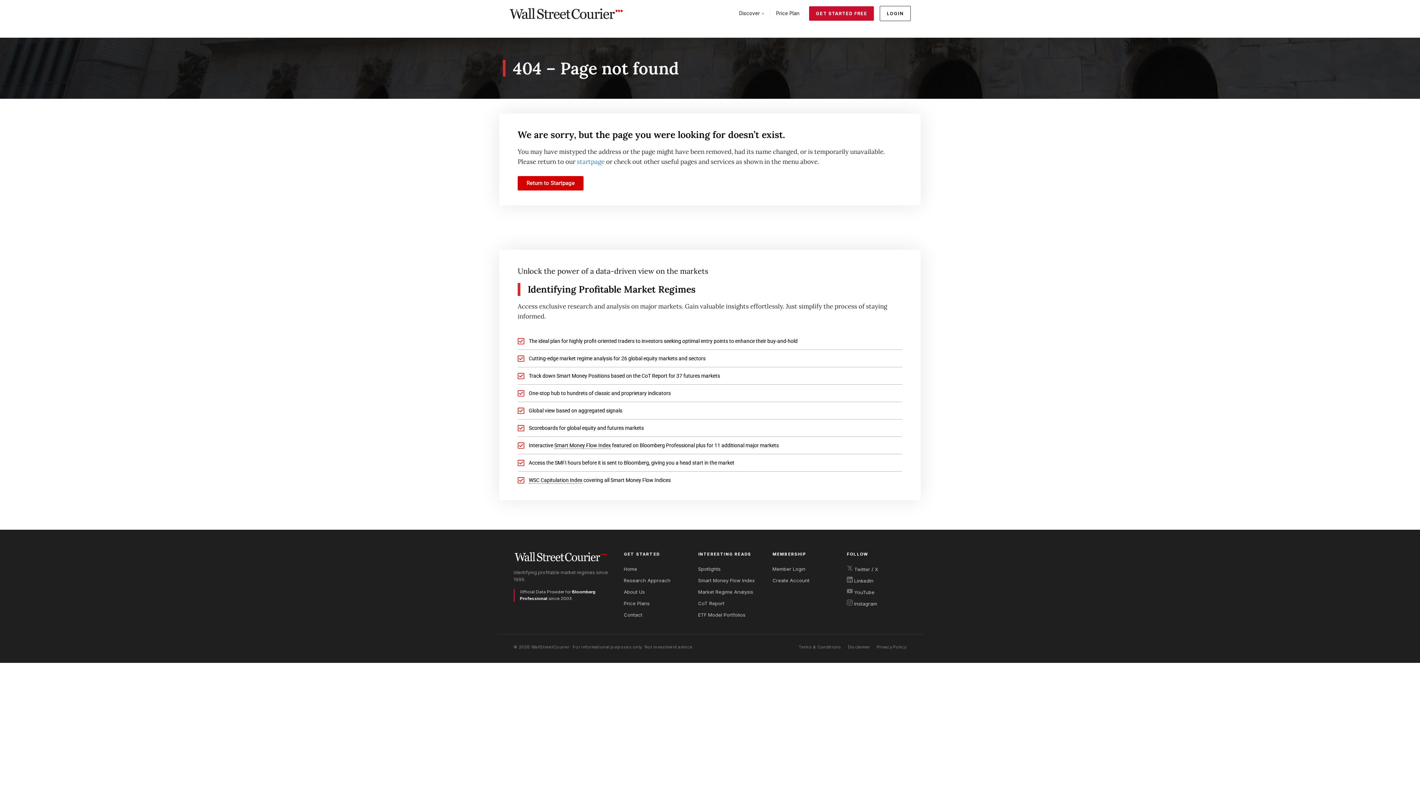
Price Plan (787, 13)
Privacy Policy (891, 647)
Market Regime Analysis (725, 592)
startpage (591, 162)
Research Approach (647, 580)
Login (895, 13)
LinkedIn (863, 581)
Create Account (790, 580)
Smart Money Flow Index (726, 580)
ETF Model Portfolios (722, 615)
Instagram (865, 604)
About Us (634, 592)
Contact (633, 615)
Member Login (788, 569)
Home (630, 569)
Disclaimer (859, 647)
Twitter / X (865, 569)
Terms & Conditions (820, 647)
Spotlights (709, 569)
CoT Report (711, 603)
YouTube (864, 592)
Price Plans (637, 603)
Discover (751, 13)
